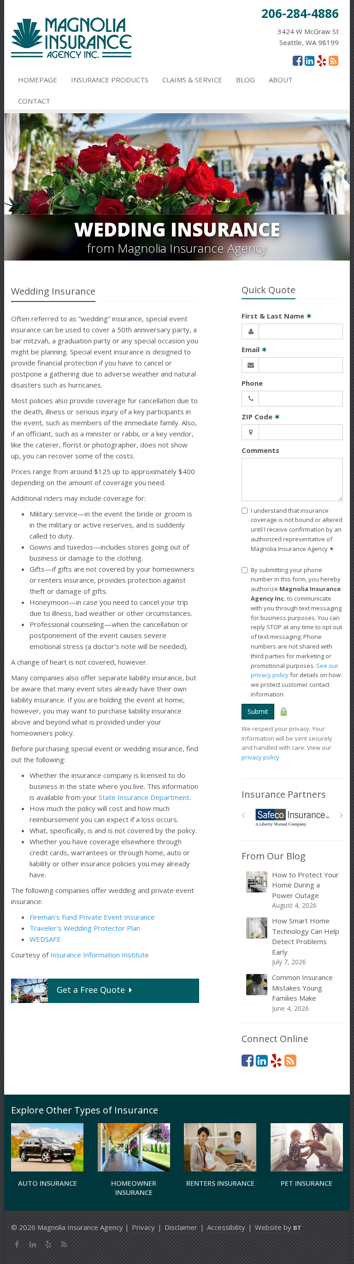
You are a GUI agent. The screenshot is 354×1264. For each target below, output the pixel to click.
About (281, 79)
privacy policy (260, 757)
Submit (258, 711)
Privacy (143, 1227)
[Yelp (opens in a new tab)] (321, 60)
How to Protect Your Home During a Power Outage (305, 890)
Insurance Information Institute (99, 954)
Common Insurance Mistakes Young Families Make (302, 993)
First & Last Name (277, 315)
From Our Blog (274, 856)
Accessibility (226, 1227)
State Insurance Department (144, 797)
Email (254, 349)
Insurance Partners (284, 794)
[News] (333, 60)
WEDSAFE (45, 939)
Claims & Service (192, 79)
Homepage (37, 79)
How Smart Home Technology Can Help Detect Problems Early (305, 941)
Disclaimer (181, 1227)
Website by (278, 1227)
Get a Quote (90, 989)
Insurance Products (109, 79)
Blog (245, 79)
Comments (260, 450)
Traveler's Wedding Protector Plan (85, 928)
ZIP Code (261, 416)
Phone (252, 383)
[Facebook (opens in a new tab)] (297, 60)
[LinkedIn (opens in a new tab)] (309, 60)
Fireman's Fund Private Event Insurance (92, 917)
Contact (34, 100)
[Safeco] (292, 817)
